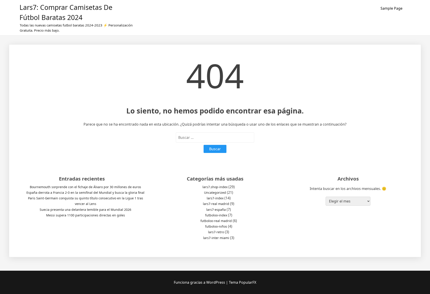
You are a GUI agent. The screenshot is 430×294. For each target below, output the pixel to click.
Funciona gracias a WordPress (200, 282)
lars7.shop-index (215, 187)
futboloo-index (216, 215)
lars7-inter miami (216, 238)
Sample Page (391, 8)
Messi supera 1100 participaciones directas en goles (85, 215)
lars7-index (215, 198)
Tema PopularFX (242, 282)
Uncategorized (215, 192)
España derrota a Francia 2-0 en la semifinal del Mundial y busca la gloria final (85, 192)
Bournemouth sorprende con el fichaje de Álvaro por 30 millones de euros (85, 187)
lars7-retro (216, 232)
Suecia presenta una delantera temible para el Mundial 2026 (85, 209)
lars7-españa (216, 209)
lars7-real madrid (216, 204)
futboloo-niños (216, 226)
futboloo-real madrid (216, 221)
